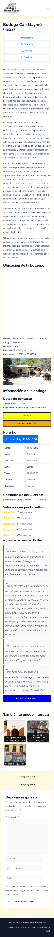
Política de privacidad (17, 927)
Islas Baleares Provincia (24, 350)
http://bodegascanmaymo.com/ (31, 407)
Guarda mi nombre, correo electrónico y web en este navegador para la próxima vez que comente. (27, 890)
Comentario (12, 816)
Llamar (27, 415)
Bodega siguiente (27, 784)
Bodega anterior (27, 776)
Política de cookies (36, 927)
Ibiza (15, 346)
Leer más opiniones (27, 698)
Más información (27, 423)
